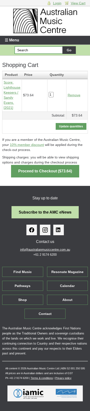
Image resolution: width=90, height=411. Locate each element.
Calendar (67, 286)
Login (57, 3)
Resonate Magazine (67, 272)
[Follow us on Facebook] (31, 230)
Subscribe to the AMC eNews (45, 212)
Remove (74, 95)
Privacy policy (63, 378)
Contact (45, 314)
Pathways (22, 286)
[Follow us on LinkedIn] (58, 230)
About (67, 300)
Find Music (22, 272)
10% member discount (27, 145)
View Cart (78, 3)
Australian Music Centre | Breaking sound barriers (45, 21)
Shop (22, 300)
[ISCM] (66, 393)
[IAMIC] (28, 393)
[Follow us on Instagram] (45, 230)
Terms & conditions (42, 378)
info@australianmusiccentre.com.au (45, 249)
